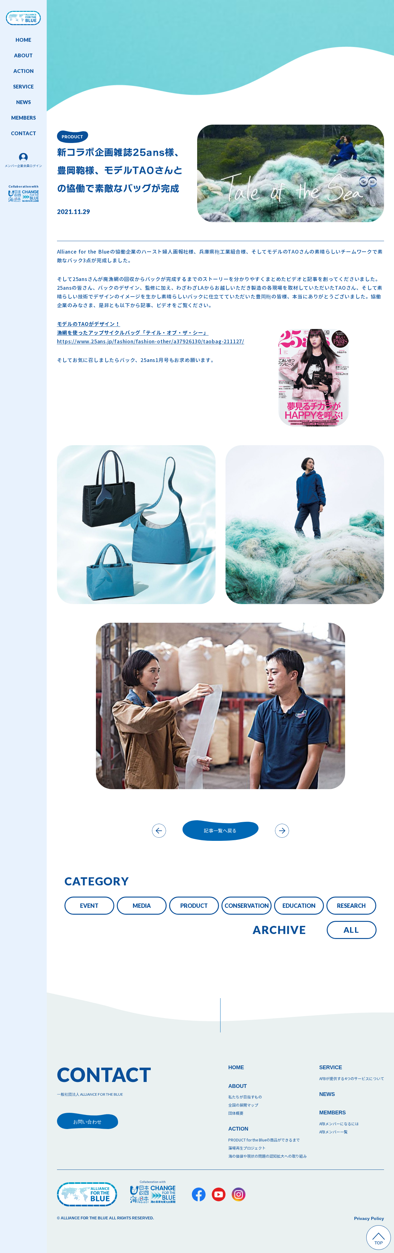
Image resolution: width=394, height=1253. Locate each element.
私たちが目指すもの (245, 1097)
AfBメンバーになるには (339, 1124)
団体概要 (235, 1113)
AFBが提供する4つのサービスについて (351, 1078)
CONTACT (23, 133)
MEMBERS (23, 118)
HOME (23, 40)
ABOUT (23, 55)
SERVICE (23, 86)
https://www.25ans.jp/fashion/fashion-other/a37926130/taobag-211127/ (150, 333)
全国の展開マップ (243, 1105)
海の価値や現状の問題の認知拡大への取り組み (267, 1156)
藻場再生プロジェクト (247, 1148)
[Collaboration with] (152, 1194)
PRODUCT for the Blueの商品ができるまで (264, 1140)
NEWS (23, 102)
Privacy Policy (369, 1218)
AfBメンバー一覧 (333, 1132)
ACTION (23, 71)
